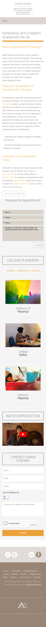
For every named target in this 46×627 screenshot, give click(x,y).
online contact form (21, 184)
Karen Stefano (19, 180)
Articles (15, 574)
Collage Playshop (30, 571)
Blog (5, 577)
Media (23, 574)
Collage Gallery (35, 574)
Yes (4, 499)
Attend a (23, 396)
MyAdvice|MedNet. (34, 585)
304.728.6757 (8, 174)
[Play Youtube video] (23, 434)
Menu (5, 21)
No (8, 499)
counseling (6, 104)
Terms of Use (25, 577)
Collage (23, 353)
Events (6, 574)
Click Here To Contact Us (14, 194)
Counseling (15, 571)
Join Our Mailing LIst (10, 492)
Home (5, 571)
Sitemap (37, 577)
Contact (13, 577)
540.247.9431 (8, 177)
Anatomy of (23, 310)
